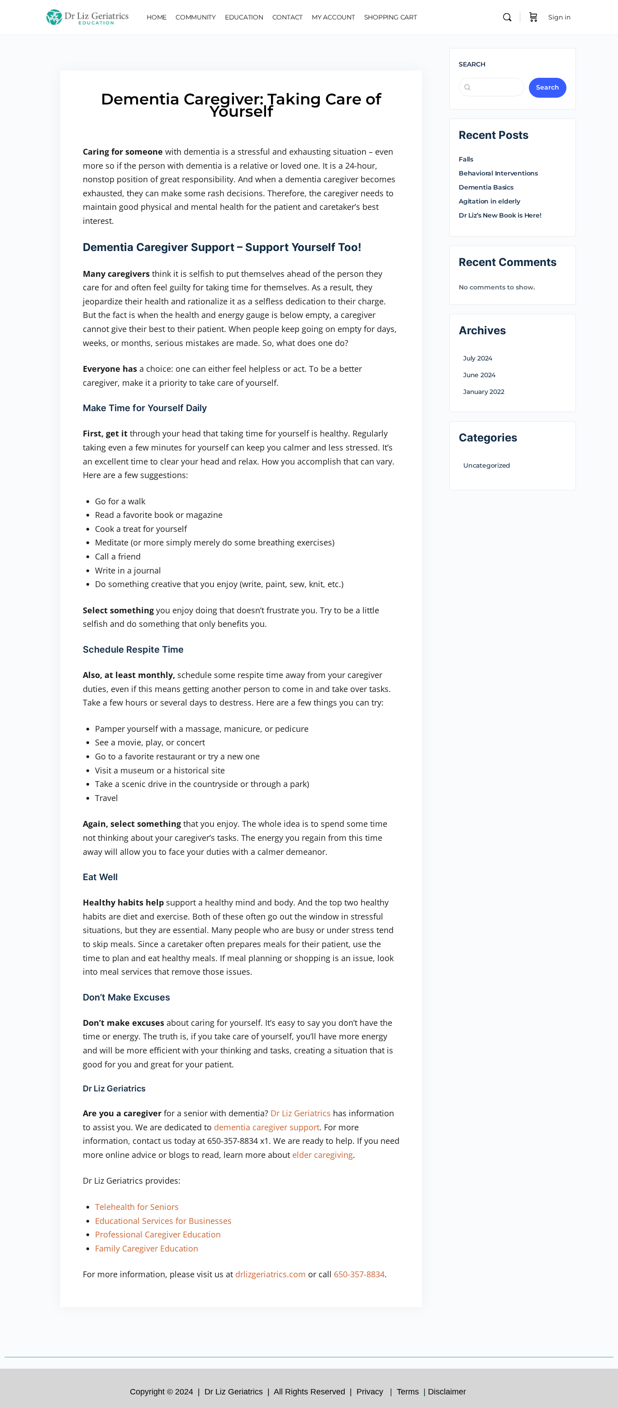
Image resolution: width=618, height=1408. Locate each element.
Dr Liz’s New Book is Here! (500, 215)
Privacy (371, 1391)
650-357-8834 (359, 1274)
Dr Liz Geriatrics (301, 1113)
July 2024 (477, 358)
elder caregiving (322, 1154)
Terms (409, 1391)
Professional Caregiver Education (158, 1234)
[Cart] (533, 17)
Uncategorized (486, 465)
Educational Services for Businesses (163, 1220)
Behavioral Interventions (498, 173)
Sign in (559, 17)
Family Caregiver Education (146, 1248)
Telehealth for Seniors (137, 1206)
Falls (466, 159)
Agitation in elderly (489, 201)
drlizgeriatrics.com (270, 1274)
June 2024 (479, 375)
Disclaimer (448, 1391)
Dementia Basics (486, 187)
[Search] (507, 17)
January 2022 (483, 392)
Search (472, 64)
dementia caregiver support (266, 1127)
